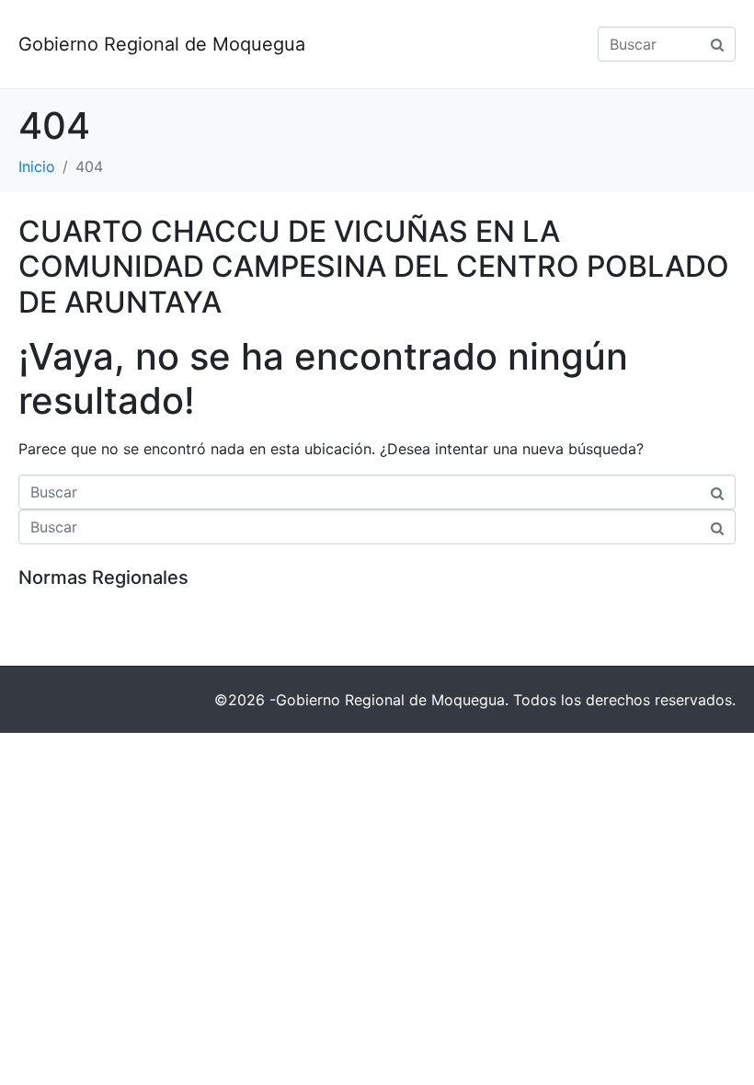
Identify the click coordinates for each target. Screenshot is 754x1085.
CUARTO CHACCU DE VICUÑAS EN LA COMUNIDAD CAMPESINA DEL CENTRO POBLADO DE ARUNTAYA (373, 266)
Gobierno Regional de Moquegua (161, 44)
